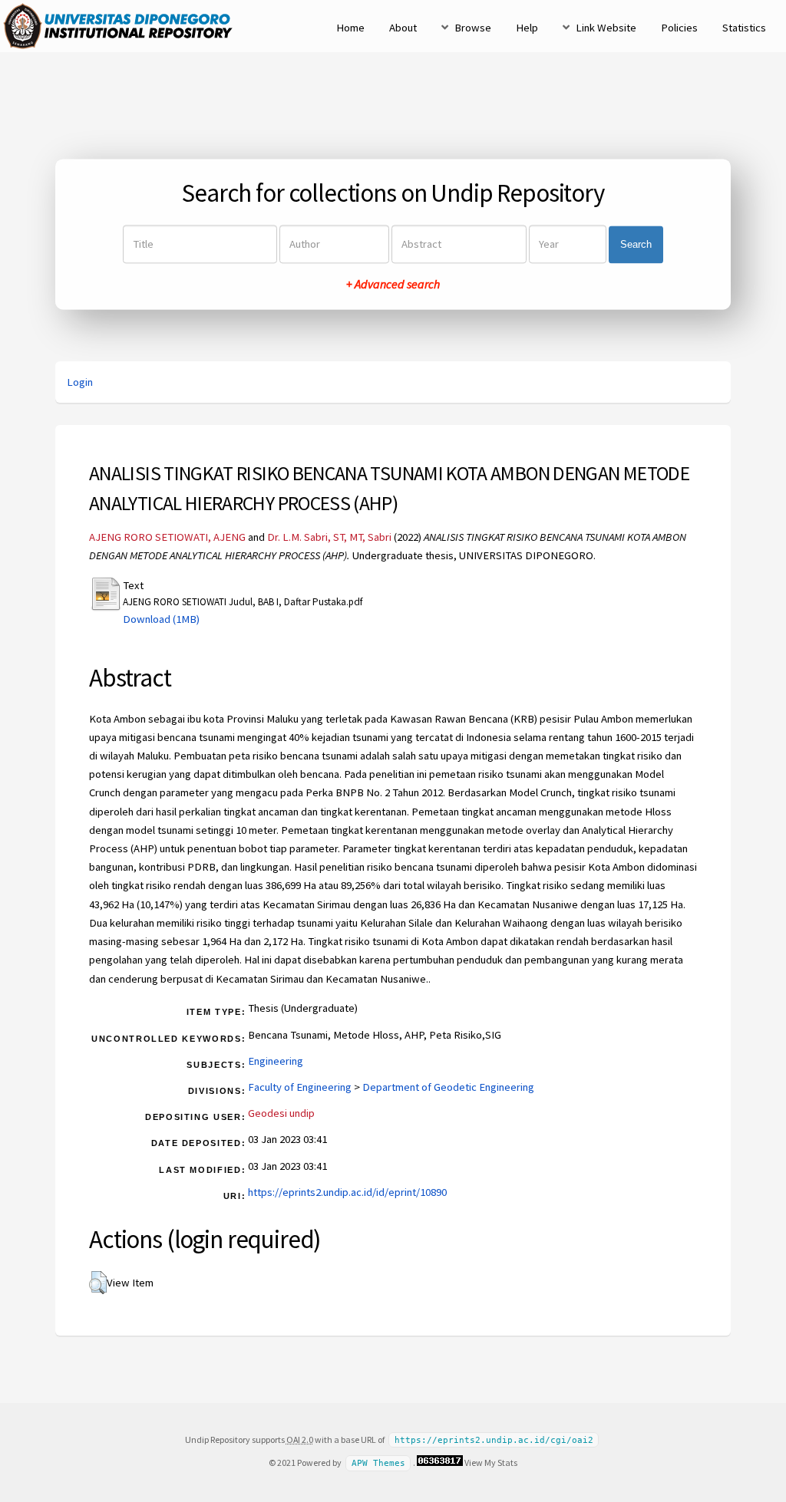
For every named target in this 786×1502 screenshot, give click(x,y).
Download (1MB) (161, 619)
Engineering (275, 1061)
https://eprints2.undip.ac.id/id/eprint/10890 (347, 1192)
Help (527, 28)
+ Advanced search (393, 284)
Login (80, 382)
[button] (98, 1282)
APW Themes (378, 1463)
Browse (472, 28)
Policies (679, 28)
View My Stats (490, 1462)
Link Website (606, 28)
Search (636, 244)
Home (350, 28)
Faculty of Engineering (300, 1087)
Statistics (744, 28)
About (403, 28)
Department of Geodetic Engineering (448, 1087)
